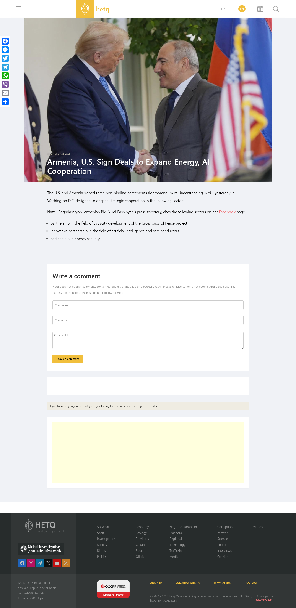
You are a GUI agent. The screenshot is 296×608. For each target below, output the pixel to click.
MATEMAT (264, 600)
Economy (142, 527)
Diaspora (175, 533)
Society (102, 544)
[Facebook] (5, 41)
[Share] (5, 101)
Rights (101, 550)
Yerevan (222, 533)
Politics (101, 556)
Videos (258, 527)
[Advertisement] (148, 452)
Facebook (227, 211)
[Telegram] (5, 67)
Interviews (224, 550)
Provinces (142, 538)
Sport (139, 550)
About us (156, 583)
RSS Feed (250, 583)
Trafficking (176, 550)
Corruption (225, 527)
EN (242, 9)
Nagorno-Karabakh (183, 527)
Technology (177, 544)
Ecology (141, 533)
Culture (141, 544)
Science (222, 538)
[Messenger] (5, 49)
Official (140, 556)
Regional (175, 538)
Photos (222, 544)
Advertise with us (188, 583)
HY (223, 9)
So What (103, 527)
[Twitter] (5, 58)
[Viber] (5, 84)
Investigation (106, 538)
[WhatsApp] (5, 75)
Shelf (100, 533)
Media (173, 556)
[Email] (5, 93)
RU (232, 9)
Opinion (222, 556)
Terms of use (222, 583)
